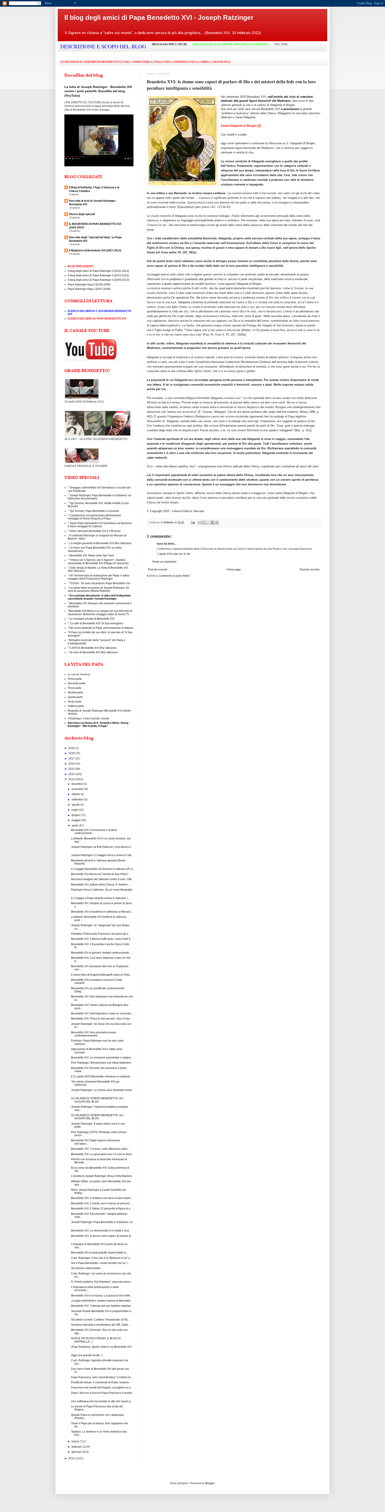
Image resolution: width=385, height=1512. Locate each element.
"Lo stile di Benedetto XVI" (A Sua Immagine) (96, 623)
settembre (78, 799)
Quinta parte (75, 697)
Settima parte (76, 706)
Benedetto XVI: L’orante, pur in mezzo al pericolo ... (102, 1203)
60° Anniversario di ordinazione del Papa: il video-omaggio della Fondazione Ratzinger (99, 577)
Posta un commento (164, 561)
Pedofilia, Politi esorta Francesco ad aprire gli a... (100, 933)
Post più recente (158, 569)
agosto (76, 804)
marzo (76, 1441)
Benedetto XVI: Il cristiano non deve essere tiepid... (101, 1198)
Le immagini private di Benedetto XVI (92, 618)
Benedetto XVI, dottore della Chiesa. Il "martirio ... (100, 884)
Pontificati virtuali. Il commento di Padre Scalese (100, 1382)
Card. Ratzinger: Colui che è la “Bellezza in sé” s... (101, 1258)
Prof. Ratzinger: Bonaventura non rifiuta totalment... (102, 1062)
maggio (76, 820)
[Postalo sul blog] (204, 522)
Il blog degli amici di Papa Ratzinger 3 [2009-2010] (98, 279)
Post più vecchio (309, 569)
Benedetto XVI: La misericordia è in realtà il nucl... (101, 1230)
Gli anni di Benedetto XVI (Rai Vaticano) (94, 652)
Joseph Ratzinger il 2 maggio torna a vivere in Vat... (102, 855)
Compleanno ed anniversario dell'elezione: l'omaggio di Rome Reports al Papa (95, 517)
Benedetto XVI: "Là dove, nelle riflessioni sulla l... (100, 1148)
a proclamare (290, 109)
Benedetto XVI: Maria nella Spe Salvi (92, 555)
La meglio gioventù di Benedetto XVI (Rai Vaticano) (100, 543)
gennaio (77, 1451)
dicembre (78, 784)
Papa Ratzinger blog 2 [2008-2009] (89, 284)
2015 (71, 768)
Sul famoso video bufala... (86, 1268)
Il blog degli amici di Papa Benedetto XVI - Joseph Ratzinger (159, 17)
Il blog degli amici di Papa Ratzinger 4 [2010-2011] (98, 275)
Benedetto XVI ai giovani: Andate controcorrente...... (102, 952)
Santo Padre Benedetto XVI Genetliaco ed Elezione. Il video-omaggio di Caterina (100, 525)
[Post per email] (192, 522)
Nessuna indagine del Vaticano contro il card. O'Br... (102, 879)
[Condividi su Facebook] (212, 522)
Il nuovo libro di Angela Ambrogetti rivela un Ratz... (101, 974)
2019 (71, 748)
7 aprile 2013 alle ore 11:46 (173, 554)
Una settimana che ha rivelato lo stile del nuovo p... (102, 1401)
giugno (76, 815)
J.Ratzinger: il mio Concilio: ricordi (88, 718)
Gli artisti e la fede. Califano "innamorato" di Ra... (100, 1319)
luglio (75, 809)
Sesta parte (75, 701)
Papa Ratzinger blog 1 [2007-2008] (89, 289)
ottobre (76, 794)
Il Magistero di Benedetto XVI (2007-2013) (95, 250)
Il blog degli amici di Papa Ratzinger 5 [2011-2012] (98, 271)
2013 (71, 779)
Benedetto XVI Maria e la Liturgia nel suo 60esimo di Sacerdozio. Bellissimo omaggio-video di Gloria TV (100, 612)
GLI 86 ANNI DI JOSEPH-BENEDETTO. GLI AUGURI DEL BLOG (97, 1100)
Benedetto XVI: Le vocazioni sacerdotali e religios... (102, 1057)
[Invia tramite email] (200, 522)
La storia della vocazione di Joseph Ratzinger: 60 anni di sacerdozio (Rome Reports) (98, 589)
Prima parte (75, 678)
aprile (75, 825)
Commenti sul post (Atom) (174, 575)
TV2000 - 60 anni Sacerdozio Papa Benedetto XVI (100, 583)
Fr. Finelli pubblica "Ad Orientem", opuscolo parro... (101, 1281)
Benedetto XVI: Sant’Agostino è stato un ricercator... (102, 1013)
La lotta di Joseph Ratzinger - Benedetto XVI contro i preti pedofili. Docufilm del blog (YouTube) (98, 91)
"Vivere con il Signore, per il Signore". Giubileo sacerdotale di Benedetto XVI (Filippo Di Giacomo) (98, 561)
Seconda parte (77, 683)
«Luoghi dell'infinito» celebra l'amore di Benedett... (101, 1300)
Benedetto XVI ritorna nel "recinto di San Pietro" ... (101, 874)
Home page (234, 569)
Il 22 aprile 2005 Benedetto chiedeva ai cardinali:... (101, 1076)
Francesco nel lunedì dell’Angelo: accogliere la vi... (102, 1387)
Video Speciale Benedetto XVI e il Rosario (95, 531)
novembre (78, 789)
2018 (71, 753)
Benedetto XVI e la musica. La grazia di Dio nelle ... (102, 1295)
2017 (71, 758)
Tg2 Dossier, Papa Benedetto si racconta (94, 511)
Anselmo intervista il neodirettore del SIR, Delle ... (101, 1324)
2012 (71, 1458)
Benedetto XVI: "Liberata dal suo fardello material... (102, 1305)
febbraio (77, 1446)
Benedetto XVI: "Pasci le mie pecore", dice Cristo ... (101, 1018)
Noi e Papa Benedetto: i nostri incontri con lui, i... (100, 1263)
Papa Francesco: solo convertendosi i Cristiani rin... (102, 1377)
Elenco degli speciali (82, 214)
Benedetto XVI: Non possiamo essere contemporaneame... (93, 1034)
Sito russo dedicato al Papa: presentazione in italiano (101, 627)
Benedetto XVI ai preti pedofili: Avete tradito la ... (100, 1252)
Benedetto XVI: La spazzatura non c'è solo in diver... (102, 1154)
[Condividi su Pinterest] (217, 522)
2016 (71, 763)
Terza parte (74, 688)
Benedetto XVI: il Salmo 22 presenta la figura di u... (101, 1208)
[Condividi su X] (208, 522)
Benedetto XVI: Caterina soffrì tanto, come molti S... (101, 938)
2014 (71, 774)
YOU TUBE (281, 44)
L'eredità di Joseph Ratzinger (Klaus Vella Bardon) (101, 1176)
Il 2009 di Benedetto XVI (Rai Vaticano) (93, 647)
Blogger (210, 1483)
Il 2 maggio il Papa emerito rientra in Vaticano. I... (100, 898)
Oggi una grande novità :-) (87, 1355)
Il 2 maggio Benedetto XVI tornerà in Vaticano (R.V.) (102, 869)
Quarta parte (75, 692)
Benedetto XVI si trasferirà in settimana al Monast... (101, 911)
